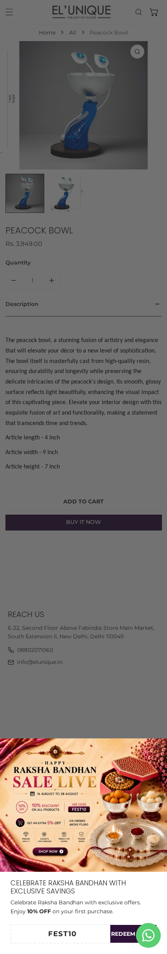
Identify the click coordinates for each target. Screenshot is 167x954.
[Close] (158, 747)
